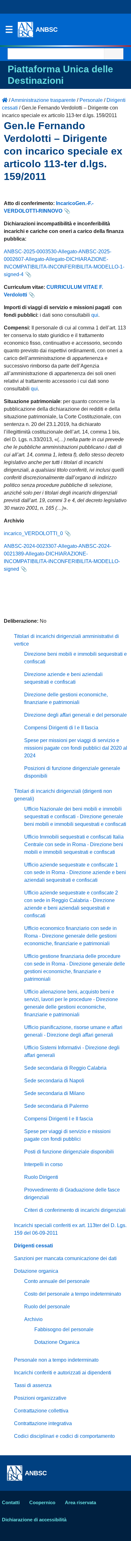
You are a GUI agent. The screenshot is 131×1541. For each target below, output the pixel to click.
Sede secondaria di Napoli (54, 1080)
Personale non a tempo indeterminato (56, 1360)
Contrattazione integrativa (43, 1423)
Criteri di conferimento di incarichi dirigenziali (75, 1210)
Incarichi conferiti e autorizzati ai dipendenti (62, 1372)
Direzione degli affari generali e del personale (75, 715)
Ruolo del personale (47, 1306)
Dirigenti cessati (33, 1245)
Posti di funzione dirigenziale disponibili (69, 1151)
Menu (9, 31)
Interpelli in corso (43, 1164)
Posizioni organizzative (40, 1398)
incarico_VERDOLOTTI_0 (33, 533)
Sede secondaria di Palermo (56, 1106)
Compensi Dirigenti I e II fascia (58, 1118)
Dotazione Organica (56, 1342)
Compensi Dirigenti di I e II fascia (61, 727)
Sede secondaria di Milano (54, 1093)
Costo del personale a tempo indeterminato (72, 1294)
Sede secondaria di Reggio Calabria (65, 1068)
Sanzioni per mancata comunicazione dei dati (65, 1258)
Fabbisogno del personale (63, 1329)
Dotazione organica (36, 1271)
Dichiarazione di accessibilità (34, 1519)
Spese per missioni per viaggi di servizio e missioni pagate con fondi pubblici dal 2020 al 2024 (75, 748)
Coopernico (42, 1502)
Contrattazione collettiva (41, 1410)
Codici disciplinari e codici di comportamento (64, 1436)
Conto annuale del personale (57, 1281)
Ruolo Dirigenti (41, 1177)
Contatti (11, 1502)
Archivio (33, 1319)
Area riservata (80, 1502)
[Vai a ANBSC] (5, 100)
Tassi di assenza (33, 1385)
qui (94, 315)
